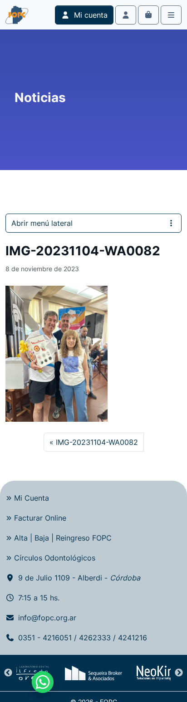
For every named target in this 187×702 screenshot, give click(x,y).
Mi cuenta (90, 15)
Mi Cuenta (31, 497)
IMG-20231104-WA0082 (97, 442)
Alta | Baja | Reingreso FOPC (63, 537)
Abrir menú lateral (42, 223)
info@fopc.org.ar (47, 617)
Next (178, 673)
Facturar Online (40, 517)
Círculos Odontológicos (54, 557)
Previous (8, 673)
